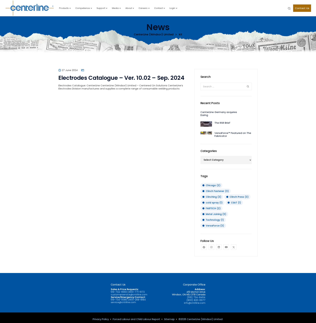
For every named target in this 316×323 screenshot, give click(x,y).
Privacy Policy (101, 319)
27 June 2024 (70, 70)
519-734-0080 (119, 299)
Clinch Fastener (217, 191)
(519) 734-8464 (196, 297)
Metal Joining (216, 214)
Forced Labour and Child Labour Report (136, 319)
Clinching (213, 197)
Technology (215, 220)
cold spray (214, 202)
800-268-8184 (137, 299)
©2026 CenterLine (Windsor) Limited (201, 319)
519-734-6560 (119, 292)
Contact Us (302, 8)
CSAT (236, 202)
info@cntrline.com (194, 303)
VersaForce (215, 225)
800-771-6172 (137, 292)
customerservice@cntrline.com (129, 294)
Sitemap (169, 319)
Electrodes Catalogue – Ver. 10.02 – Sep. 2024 (121, 78)
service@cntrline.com (123, 302)
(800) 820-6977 (195, 300)
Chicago (213, 185)
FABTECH (213, 208)
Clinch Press (239, 197)
